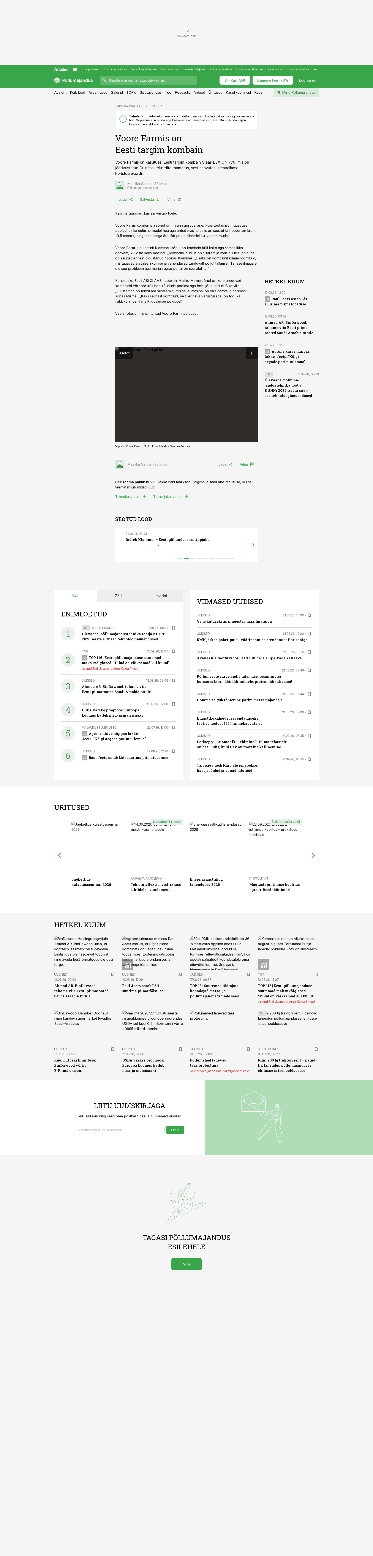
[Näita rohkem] (316, 69)
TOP (85, 651)
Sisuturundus (150, 92)
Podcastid (183, 92)
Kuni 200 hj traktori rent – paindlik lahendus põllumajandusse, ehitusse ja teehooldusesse (287, 1065)
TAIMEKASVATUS (127, 106)
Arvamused (98, 92)
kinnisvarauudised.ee (250, 69)
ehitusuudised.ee (221, 69)
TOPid (131, 92)
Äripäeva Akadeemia (146, 878)
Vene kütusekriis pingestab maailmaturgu (234, 621)
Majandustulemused (99, 727)
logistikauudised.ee (144, 69)
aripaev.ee (92, 69)
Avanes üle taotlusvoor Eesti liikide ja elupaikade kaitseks (249, 658)
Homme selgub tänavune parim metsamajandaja (240, 700)
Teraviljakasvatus (167, 496)
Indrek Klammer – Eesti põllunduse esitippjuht (167, 539)
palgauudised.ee (298, 69)
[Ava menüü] (75, 69)
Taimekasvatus (127, 496)
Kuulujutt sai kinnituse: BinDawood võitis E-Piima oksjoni (75, 1065)
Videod (199, 92)
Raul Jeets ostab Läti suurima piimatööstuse (128, 757)
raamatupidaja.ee (194, 69)
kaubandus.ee (170, 69)
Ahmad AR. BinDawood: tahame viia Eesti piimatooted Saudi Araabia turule (289, 327)
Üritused (215, 92)
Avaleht (60, 92)
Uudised (88, 680)
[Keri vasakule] (158, 544)
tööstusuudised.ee (115, 69)
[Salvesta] (173, 627)
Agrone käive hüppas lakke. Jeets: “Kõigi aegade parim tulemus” (287, 356)
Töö (168, 92)
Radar (259, 92)
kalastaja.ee (275, 69)
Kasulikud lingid (238, 92)
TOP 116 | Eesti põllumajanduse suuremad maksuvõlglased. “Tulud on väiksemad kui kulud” (286, 990)
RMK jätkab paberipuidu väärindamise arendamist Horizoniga (252, 639)
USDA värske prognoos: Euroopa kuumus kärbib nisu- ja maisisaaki (143, 1065)
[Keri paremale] (253, 544)
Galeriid (117, 92)
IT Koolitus (258, 878)
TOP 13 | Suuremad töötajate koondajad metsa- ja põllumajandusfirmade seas (214, 990)
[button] (119, 1130)
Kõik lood (77, 92)
